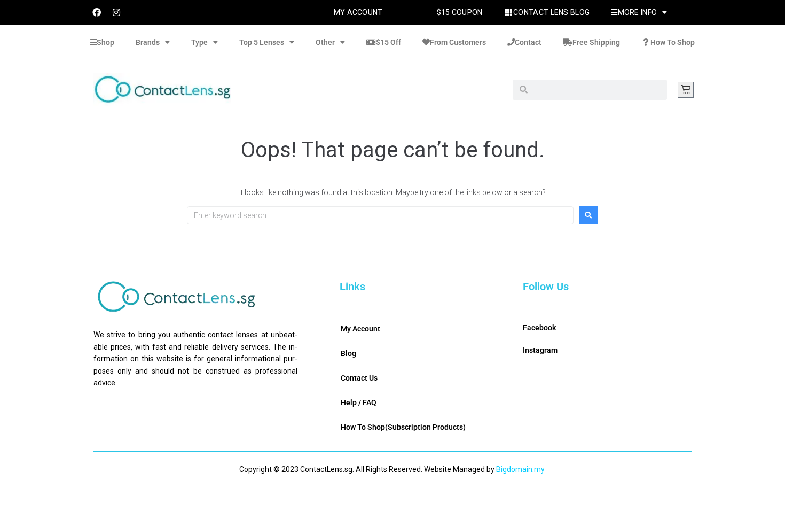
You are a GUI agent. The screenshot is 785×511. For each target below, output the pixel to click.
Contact (528, 42)
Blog (348, 353)
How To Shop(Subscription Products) (403, 427)
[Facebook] (96, 12)
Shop (105, 42)
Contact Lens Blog (551, 12)
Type (199, 42)
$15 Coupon (460, 12)
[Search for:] (380, 215)
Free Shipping (596, 42)
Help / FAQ (358, 402)
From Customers (458, 42)
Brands (148, 42)
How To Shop (672, 42)
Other (325, 42)
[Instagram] (116, 12)
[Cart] (686, 90)
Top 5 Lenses (261, 42)
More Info (637, 12)
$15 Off (388, 42)
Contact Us (359, 378)
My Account (358, 12)
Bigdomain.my (520, 469)
